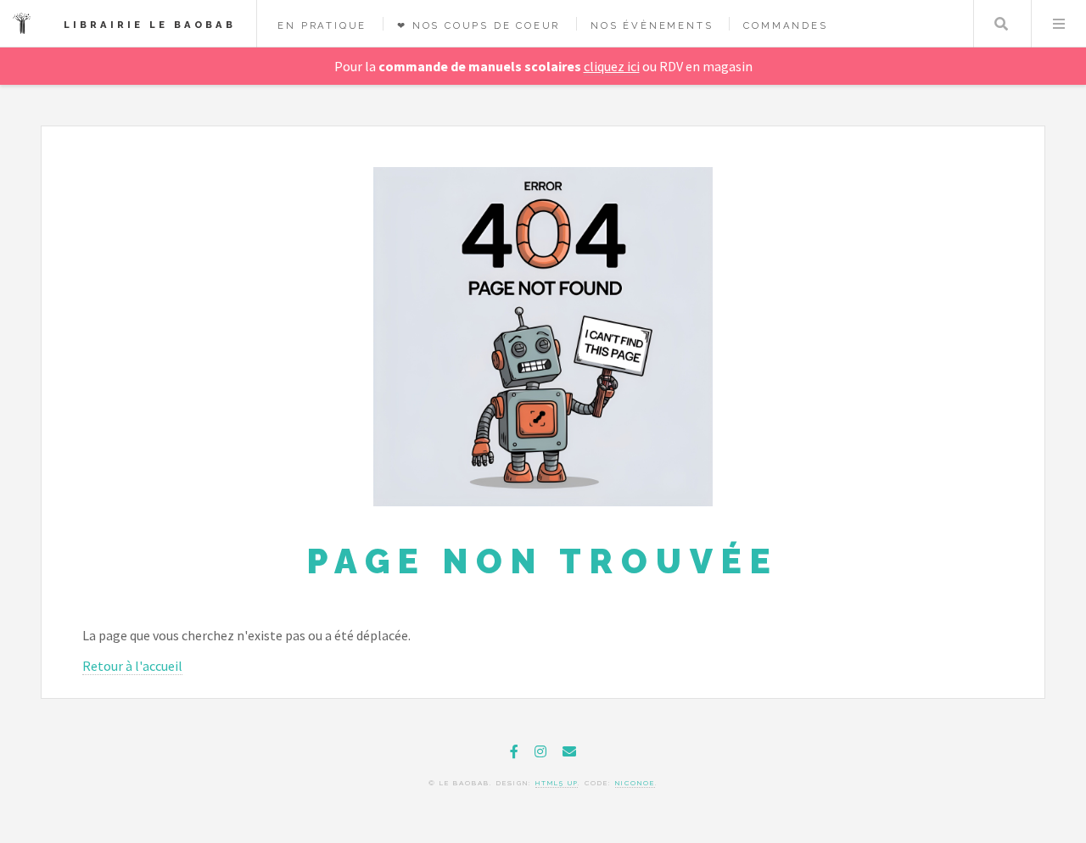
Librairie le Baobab (150, 25)
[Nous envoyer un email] (569, 751)
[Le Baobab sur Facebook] (514, 751)
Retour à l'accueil (132, 665)
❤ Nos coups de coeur (478, 25)
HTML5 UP (556, 783)
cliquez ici (612, 66)
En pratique (322, 25)
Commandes (785, 25)
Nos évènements (652, 25)
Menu (1059, 23)
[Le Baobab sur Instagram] (540, 751)
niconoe (635, 783)
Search (1001, 23)
